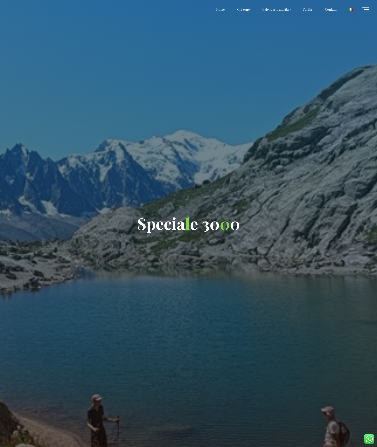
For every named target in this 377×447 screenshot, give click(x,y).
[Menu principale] (365, 9)
